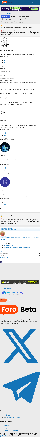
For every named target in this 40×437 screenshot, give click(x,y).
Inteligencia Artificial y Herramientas (17, 247)
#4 (5, 205)
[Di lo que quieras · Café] (33, 2)
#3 (5, 170)
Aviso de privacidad (11, 430)
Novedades (12, 435)
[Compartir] (5, 60)
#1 (5, 62)
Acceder (28, 435)
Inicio (4, 435)
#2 (5, 135)
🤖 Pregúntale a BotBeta (12, 417)
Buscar (20, 435)
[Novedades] (37, 2)
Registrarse (36, 435)
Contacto (7, 426)
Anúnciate (7, 415)
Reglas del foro (9, 428)
